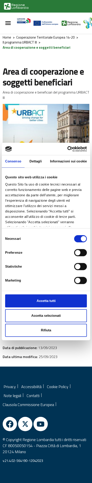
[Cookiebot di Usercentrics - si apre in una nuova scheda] (67, 149)
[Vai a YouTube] (40, 424)
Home (7, 37)
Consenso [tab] (13, 161)
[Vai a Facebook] (10, 424)
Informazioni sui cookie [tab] (68, 161)
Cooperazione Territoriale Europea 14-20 (45, 37)
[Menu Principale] (8, 23)
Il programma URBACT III (20, 42)
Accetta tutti (46, 301)
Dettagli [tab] (35, 161)
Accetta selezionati (46, 315)
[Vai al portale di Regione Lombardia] (16, 6)
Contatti (33, 396)
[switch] (80, 252)
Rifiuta (46, 330)
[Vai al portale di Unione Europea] (47, 23)
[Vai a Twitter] (25, 424)
